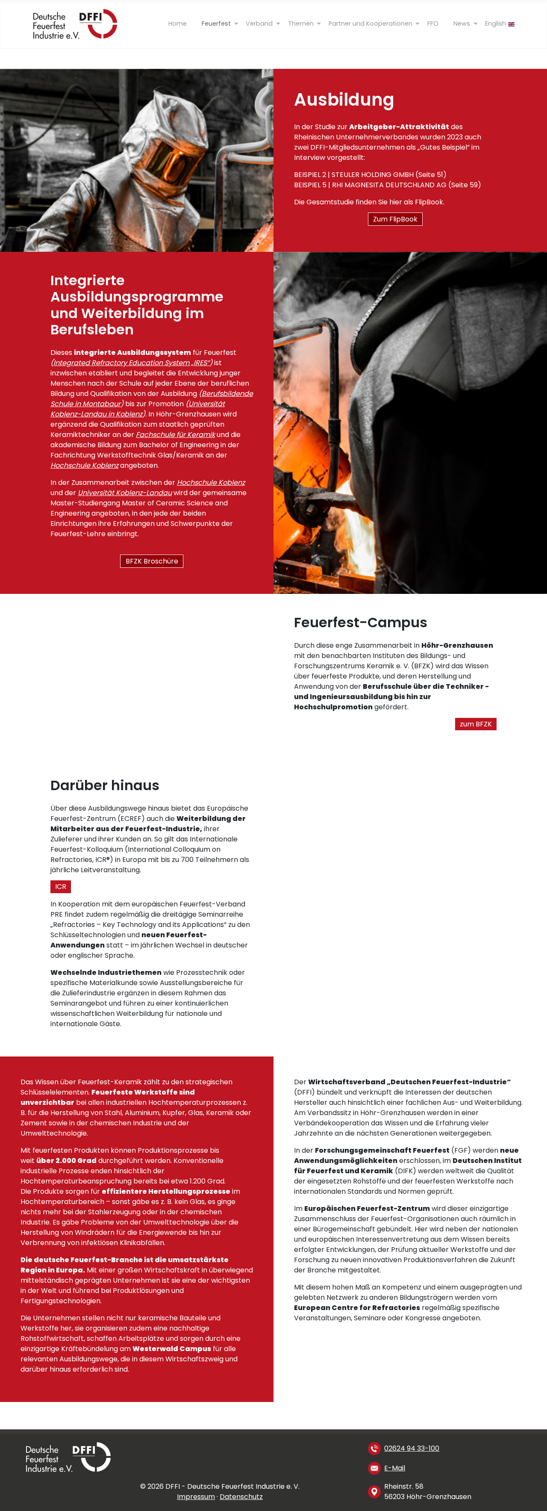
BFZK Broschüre (152, 561)
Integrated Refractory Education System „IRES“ (131, 363)
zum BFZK (476, 724)
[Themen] (300, 23)
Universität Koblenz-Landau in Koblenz (137, 409)
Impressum (196, 1497)
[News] (462, 23)
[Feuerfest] (216, 23)
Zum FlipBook (395, 219)
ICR (60, 887)
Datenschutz (241, 1497)
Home (177, 23)
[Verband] (259, 23)
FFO (432, 23)
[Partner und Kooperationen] (370, 23)
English (495, 23)
